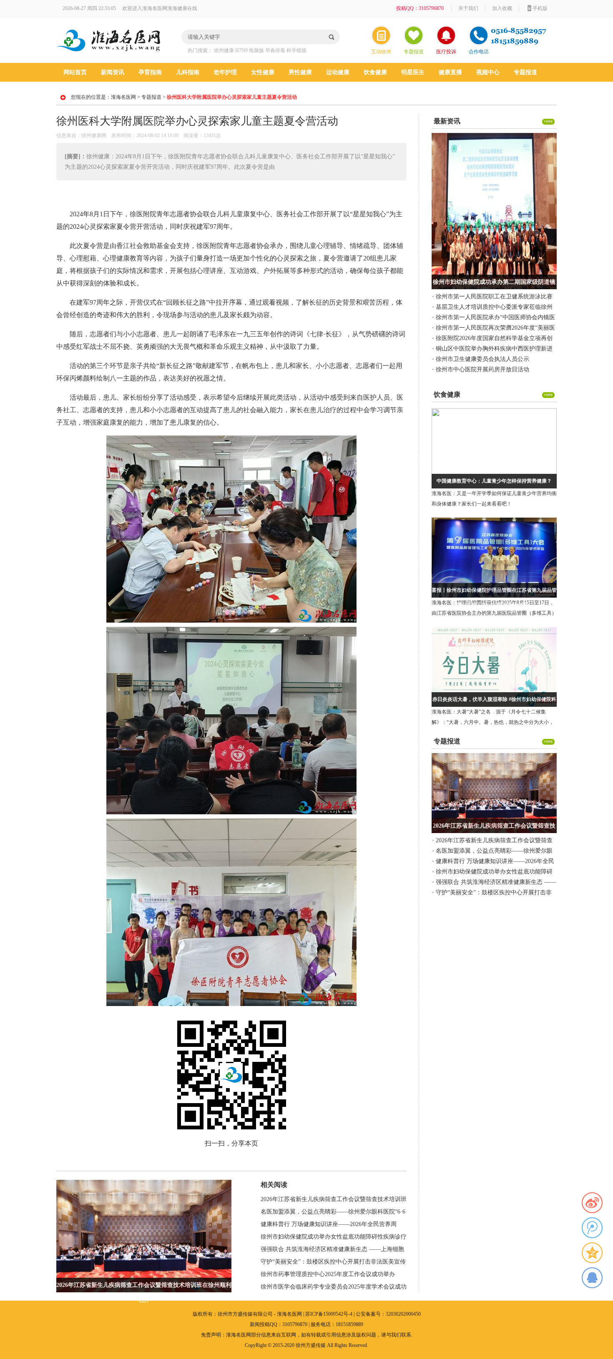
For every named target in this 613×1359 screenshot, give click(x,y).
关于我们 (468, 8)
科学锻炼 (296, 50)
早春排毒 (275, 50)
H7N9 (241, 50)
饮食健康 (375, 72)
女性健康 (262, 72)
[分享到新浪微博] (592, 1202)
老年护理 (225, 72)
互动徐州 (381, 52)
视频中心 (488, 72)
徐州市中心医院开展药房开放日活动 (482, 369)
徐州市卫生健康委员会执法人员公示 (482, 359)
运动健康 (337, 72)
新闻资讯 (112, 72)
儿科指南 (187, 72)
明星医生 (413, 72)
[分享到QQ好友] (592, 1277)
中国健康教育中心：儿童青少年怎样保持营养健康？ (494, 481)
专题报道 (414, 52)
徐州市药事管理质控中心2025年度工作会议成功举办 (328, 1274)
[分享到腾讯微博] (592, 1227)
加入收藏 (502, 8)
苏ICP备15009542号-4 (328, 1314)
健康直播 (450, 72)
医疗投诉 (446, 52)
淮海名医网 (123, 97)
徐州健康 (224, 50)
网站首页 (75, 72)
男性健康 (300, 72)
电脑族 (256, 50)
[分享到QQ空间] (592, 1252)
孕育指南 (150, 72)
